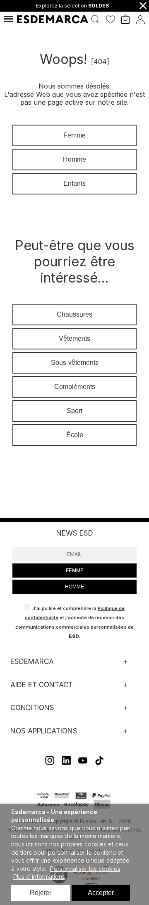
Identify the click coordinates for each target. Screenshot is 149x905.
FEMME (75, 570)
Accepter (101, 892)
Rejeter (40, 892)
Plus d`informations (39, 876)
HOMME (74, 587)
